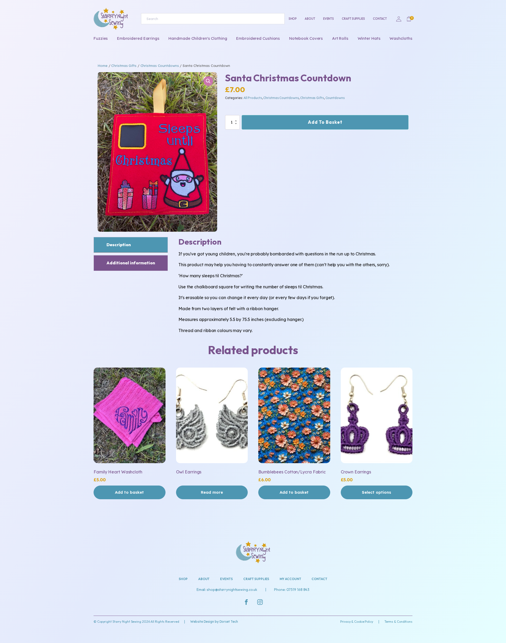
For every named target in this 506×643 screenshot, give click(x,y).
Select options (376, 492)
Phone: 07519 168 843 (291, 589)
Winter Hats (369, 38)
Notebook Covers (306, 38)
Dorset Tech (229, 622)
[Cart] (408, 19)
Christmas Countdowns (159, 65)
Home (103, 65)
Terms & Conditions (398, 622)
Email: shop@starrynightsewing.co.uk (227, 589)
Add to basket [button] (129, 492)
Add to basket (325, 122)
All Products (253, 98)
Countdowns (335, 98)
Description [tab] (118, 244)
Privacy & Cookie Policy (356, 622)
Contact (380, 19)
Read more (212, 492)
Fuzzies (101, 38)
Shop (293, 19)
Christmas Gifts (124, 65)
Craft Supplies (353, 19)
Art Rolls (340, 38)
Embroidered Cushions (258, 38)
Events (328, 19)
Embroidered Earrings (138, 38)
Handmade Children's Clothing (197, 38)
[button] (208, 81)
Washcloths (401, 38)
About (310, 19)
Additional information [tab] (130, 262)
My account (290, 579)
